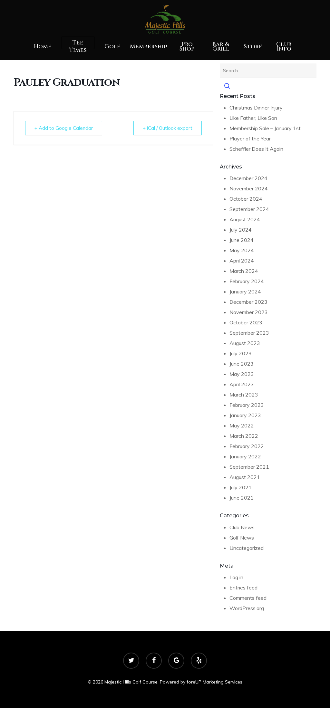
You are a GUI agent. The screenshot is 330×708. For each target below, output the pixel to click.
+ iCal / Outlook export (167, 128)
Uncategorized (246, 548)
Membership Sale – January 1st (265, 128)
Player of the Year (250, 138)
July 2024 (240, 229)
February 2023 (246, 405)
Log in (236, 577)
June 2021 (241, 497)
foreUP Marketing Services (214, 682)
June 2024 (241, 240)
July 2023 (240, 353)
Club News (242, 527)
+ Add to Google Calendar (63, 128)
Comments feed (248, 598)
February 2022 (246, 446)
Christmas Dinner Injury (256, 107)
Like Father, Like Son (253, 118)
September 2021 (249, 467)
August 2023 (244, 343)
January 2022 (245, 456)
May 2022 (241, 425)
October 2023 (245, 322)
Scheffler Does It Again (256, 149)
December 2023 (248, 302)
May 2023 (241, 374)
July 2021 (240, 487)
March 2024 (243, 271)
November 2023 (248, 312)
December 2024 (248, 178)
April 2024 (241, 260)
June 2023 (241, 363)
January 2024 (245, 291)
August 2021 (244, 477)
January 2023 (245, 415)
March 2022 (243, 436)
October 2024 (245, 199)
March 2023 (243, 394)
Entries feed (243, 587)
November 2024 (248, 188)
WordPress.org (246, 608)
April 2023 (241, 384)
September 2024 (249, 209)
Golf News (241, 537)
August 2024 (244, 219)
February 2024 (246, 281)
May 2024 (241, 250)
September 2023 (249, 333)
